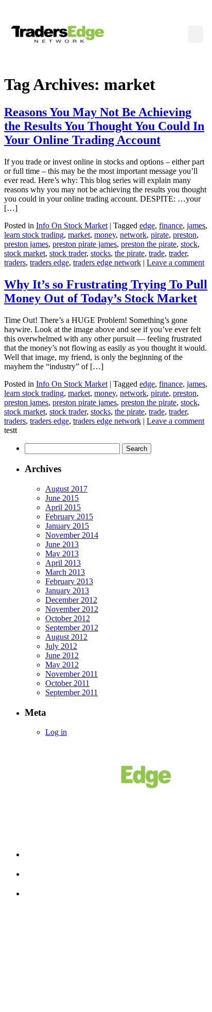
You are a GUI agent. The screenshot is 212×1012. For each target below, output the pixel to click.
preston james (26, 244)
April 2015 (63, 507)
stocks (101, 253)
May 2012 (62, 664)
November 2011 (71, 674)
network (133, 234)
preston (185, 234)
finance (171, 225)
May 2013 (62, 553)
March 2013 (65, 572)
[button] (195, 34)
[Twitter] (106, 971)
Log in (56, 732)
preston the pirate (148, 244)
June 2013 (62, 544)
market (79, 234)
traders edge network (107, 262)
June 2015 (62, 498)
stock (189, 244)
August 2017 (66, 488)
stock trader (67, 253)
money (105, 234)
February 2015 (69, 516)
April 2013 (63, 562)
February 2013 (69, 581)
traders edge (49, 262)
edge (147, 225)
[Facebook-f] (70, 971)
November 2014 (71, 535)
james (196, 225)
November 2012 (71, 609)
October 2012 (67, 618)
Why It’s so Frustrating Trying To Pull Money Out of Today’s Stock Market (105, 291)
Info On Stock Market (72, 225)
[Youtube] (141, 971)
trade (157, 253)
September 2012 (71, 627)
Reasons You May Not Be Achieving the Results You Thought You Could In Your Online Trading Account (104, 126)
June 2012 (62, 655)
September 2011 (71, 692)
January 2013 (67, 590)
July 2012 (61, 646)
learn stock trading (34, 234)
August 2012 (66, 637)
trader (178, 253)
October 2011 (67, 683)
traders (15, 262)
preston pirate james (84, 244)
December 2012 (71, 599)
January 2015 (67, 525)
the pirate (130, 253)
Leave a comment (175, 262)
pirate (160, 234)
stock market (24, 253)
